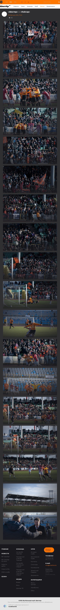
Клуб (36, 6)
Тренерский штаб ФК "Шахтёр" (20, 558)
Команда (29, 6)
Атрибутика (34, 587)
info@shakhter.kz (51, 565)
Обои (32, 590)
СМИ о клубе (5, 572)
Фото (17, 585)
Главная (4, 549)
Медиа (42, 6)
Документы (34, 575)
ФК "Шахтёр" (5, 556)
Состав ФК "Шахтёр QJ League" (20, 565)
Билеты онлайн (48, 549)
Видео (18, 582)
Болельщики (51, 6)
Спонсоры (34, 564)
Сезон (23, 6)
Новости (16, 6)
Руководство (35, 567)
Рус (11, 2)
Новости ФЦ (5, 569)
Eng (15, 2)
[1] (59, 2)
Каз (6, 2)
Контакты (34, 561)
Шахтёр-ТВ (19, 588)
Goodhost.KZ (12, 606)
